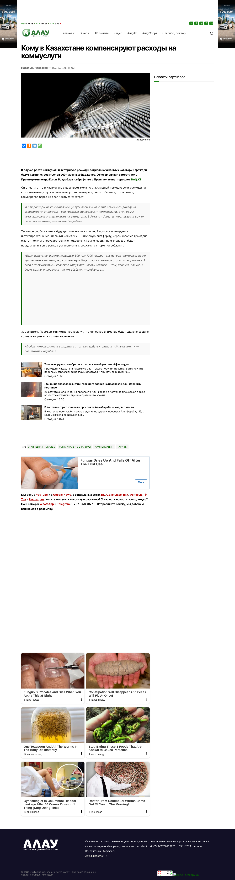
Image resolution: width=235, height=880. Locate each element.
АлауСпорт (149, 33)
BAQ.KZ (136, 179)
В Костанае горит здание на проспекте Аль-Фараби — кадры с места (89, 407)
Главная (66, 33)
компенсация (104, 446)
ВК (103, 494)
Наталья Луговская (34, 67)
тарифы (122, 446)
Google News (62, 494)
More (141, 482)
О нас (83, 33)
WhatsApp (47, 504)
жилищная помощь (41, 446)
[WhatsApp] (40, 146)
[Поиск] (212, 33)
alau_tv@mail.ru (106, 850)
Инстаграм (36, 499)
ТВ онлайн (102, 33)
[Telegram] (34, 146)
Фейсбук (136, 494)
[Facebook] (206, 23)
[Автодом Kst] (8, 440)
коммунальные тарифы (75, 446)
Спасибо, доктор (174, 33)
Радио (118, 33)
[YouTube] (211, 23)
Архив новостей (94, 855)
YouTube (42, 494)
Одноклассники (117, 494)
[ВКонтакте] (191, 23)
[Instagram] (201, 23)
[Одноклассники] (196, 23)
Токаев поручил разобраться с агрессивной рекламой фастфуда (86, 364)
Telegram (63, 504)
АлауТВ (132, 33)
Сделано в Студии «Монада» (37, 874)
